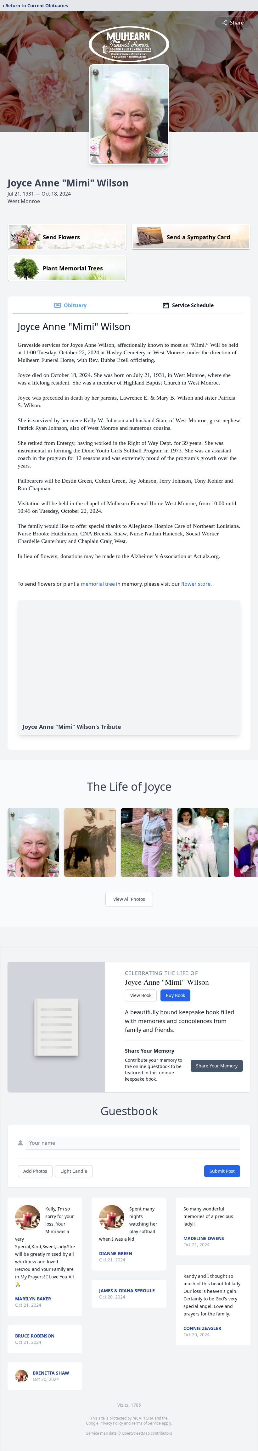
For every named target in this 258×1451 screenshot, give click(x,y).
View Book (140, 995)
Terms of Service (146, 1423)
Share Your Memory (217, 1066)
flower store (195, 583)
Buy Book (175, 995)
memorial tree (98, 583)
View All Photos (129, 899)
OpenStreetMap (136, 1433)
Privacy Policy (111, 1423)
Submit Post (222, 1171)
